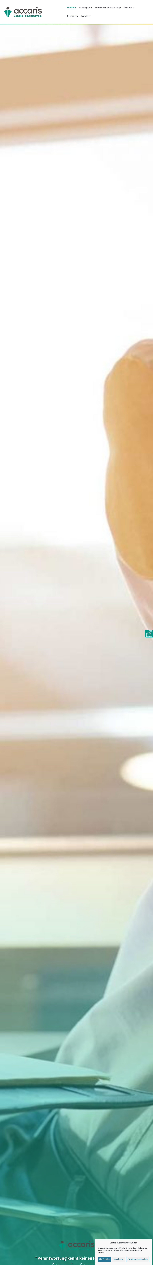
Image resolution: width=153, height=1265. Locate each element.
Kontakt (84, 16)
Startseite (71, 8)
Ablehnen (118, 1259)
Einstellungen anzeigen (138, 1259)
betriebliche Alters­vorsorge (108, 8)
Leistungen (84, 8)
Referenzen (72, 16)
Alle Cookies (104, 1259)
